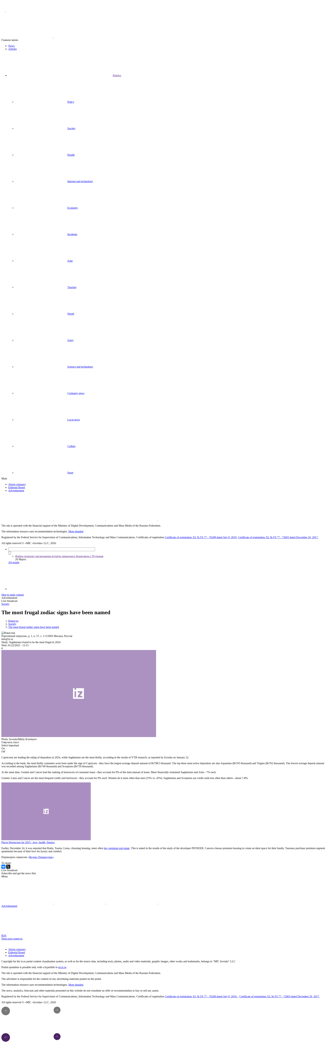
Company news (75, 393)
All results (13, 562)
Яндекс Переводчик (41, 857)
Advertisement (16, 490)
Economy (72, 207)
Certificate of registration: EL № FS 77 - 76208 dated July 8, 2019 (200, 537)
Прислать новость (12, 938)
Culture (71, 446)
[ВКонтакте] (3, 867)
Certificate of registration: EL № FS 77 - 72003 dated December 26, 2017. (278, 537)
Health (71, 154)
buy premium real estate (117, 848)
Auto (70, 260)
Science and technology (80, 366)
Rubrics (117, 75)
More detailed (75, 531)
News (11, 45)
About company (17, 484)
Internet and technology (80, 181)
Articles (12, 48)
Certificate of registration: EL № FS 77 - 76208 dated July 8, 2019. (201, 996)
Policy (70, 101)
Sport (70, 472)
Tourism (71, 287)
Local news (73, 419)
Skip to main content (12, 594)
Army (70, 340)
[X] (8, 867)
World (70, 313)
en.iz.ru (62, 967)
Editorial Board (16, 487)
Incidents (72, 234)
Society (71, 128)
